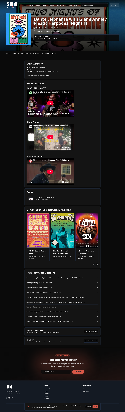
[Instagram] (9, 398)
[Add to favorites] (29, 215)
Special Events (61, 5)
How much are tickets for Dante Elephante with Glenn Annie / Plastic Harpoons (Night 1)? (55, 297)
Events (31, 5)
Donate (70, 5)
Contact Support (92, 341)
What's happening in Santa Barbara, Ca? (39, 288)
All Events (86, 391)
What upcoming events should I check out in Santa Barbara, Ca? (47, 312)
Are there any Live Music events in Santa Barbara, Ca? (44, 292)
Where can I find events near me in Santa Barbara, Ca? (44, 317)
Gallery (46, 393)
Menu (44, 5)
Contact (76, 5)
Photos (51, 5)
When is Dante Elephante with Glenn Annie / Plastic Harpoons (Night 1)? (50, 321)
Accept (95, 406)
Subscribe (78, 372)
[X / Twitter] (12, 398)
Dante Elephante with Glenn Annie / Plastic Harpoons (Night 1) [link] (38, 53)
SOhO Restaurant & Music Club (47, 31)
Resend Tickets (93, 331)
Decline (88, 406)
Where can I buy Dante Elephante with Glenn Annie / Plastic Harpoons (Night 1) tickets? (54, 278)
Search (46, 391)
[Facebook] (6, 398)
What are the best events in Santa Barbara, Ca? (42, 307)
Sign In (116, 5)
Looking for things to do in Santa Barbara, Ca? (41, 283)
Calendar (38, 5)
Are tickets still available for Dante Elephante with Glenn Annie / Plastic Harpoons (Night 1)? (56, 302)
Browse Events (48, 389)
